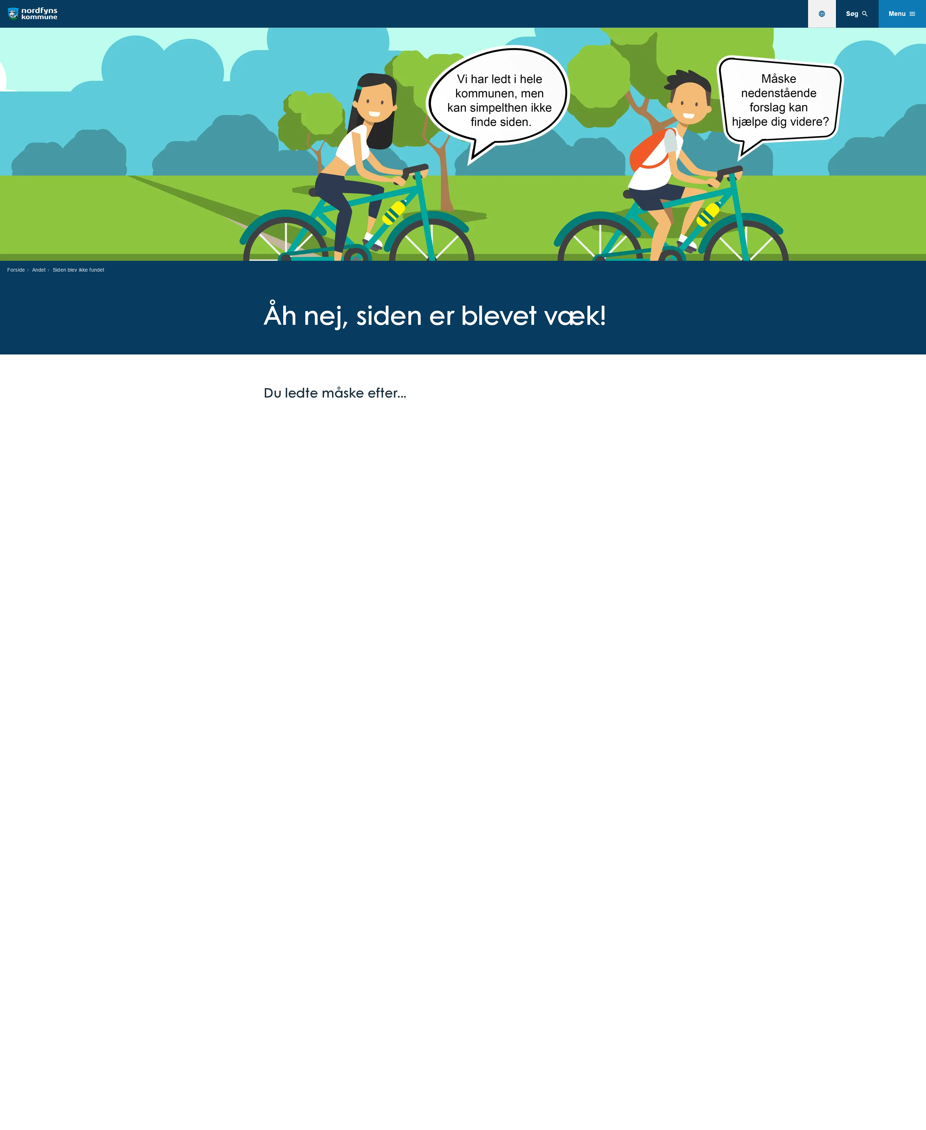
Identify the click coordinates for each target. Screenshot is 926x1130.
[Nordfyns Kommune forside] (32, 13)
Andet (39, 270)
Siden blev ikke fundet (78, 270)
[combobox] (822, 13)
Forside (16, 270)
